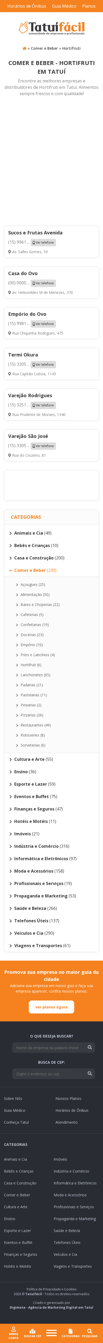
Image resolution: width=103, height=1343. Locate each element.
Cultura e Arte (15, 1206)
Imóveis (60, 1159)
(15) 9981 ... (31, 323)
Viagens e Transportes (73, 1266)
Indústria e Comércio (71, 1171)
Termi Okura (23, 354)
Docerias (32, 634)
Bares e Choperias (40, 604)
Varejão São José (28, 436)
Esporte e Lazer (17, 1230)
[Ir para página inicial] (24, 48)
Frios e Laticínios (37, 654)
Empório (31, 644)
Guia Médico (64, 6)
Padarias (31, 684)
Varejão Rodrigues (30, 395)
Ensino (9, 1218)
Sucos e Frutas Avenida (35, 232)
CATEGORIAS (70, 1336)
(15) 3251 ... (31, 405)
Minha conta (13, 1336)
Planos (89, 6)
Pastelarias (33, 694)
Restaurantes (35, 725)
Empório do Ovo (27, 314)
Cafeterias (32, 614)
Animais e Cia (15, 1159)
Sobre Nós (13, 1098)
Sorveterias (32, 745)
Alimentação (35, 594)
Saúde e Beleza (67, 1230)
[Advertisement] (51, 161)
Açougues (32, 584)
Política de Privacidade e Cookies (51, 1289)
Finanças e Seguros (20, 1254)
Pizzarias (31, 714)
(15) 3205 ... (31, 364)
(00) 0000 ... (31, 283)
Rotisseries (32, 735)
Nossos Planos (68, 1098)
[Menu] (51, 1333)
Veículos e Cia (65, 1254)
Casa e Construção (20, 1182)
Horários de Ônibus (26, 6)
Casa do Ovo (23, 273)
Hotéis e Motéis (17, 1266)
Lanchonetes (35, 674)
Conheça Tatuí (16, 1122)
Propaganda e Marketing (75, 1218)
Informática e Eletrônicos (75, 1182)
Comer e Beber (44, 48)
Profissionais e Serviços (74, 1206)
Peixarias (30, 704)
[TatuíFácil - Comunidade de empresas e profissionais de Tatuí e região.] (51, 28)
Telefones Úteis (67, 1242)
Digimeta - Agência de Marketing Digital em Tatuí (51, 1307)
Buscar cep (32, 1336)
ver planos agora (51, 1006)
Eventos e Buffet (18, 1242)
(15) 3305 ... (31, 445)
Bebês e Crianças (19, 1171)
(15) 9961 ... (31, 242)
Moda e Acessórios (70, 1194)
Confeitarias (34, 624)
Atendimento (66, 1122)
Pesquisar (89, 1336)
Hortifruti (71, 48)
